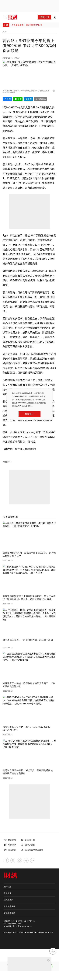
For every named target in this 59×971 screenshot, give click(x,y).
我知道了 (29, 413)
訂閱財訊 (44, 17)
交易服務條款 (9, 913)
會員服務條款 (9, 906)
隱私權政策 (26, 406)
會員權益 (7, 893)
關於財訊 (7, 886)
